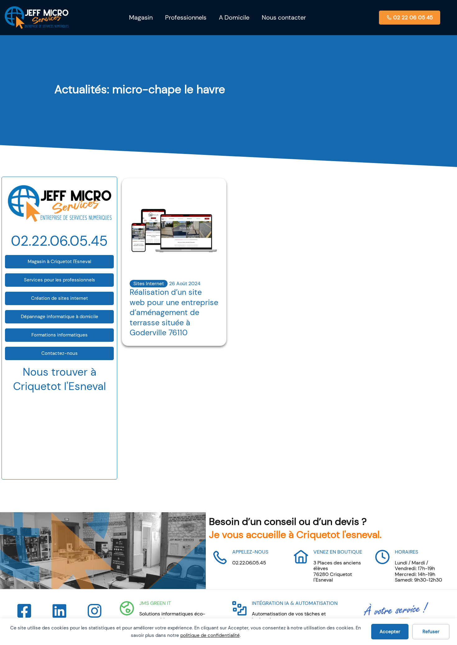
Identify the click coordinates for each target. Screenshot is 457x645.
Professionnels (185, 17)
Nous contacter (284, 17)
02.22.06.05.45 (59, 241)
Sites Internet (148, 283)
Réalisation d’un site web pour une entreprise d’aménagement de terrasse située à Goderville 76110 (174, 312)
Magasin (141, 17)
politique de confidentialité (210, 635)
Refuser (430, 632)
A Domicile (234, 17)
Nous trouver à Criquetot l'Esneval (59, 379)
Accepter (390, 632)
